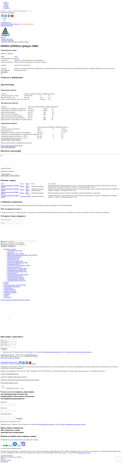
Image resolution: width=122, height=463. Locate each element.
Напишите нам (5, 355)
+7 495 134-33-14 (5, 174)
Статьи (6, 5)
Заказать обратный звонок (26, 24)
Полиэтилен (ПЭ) (12, 273)
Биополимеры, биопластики (12, 286)
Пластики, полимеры (10, 249)
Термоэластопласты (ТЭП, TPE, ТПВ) (15, 285)
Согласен (3, 455)
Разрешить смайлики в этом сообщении (14, 244)
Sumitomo (22, 196)
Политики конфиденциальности (51, 352)
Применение (9, 300)
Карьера (6, 6)
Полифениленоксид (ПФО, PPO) (16, 270)
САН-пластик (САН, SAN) (14, 276)
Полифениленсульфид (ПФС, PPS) (17, 271)
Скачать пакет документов (8, 147)
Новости (6, 3)
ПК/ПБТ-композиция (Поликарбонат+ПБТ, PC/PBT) (22, 255)
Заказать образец (5, 140)
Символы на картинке (7, 241)
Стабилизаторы (8, 288)
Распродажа (7, 297)
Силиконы (7, 294)
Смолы (6, 283)
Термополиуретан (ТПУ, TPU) (15, 277)
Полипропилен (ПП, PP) (14, 267)
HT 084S (28, 196)
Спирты (6, 295)
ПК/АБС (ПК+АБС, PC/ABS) (15, 253)
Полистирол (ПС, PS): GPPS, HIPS (17, 268)
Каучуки (6, 282)
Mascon (22, 186)
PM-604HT (28, 189)
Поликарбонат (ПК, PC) (14, 264)
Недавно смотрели (24, 300)
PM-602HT (28, 186)
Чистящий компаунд (10, 289)
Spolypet (16, 58)
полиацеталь (10, 12)
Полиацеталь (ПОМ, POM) (15, 261)
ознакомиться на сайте (84, 452)
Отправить (4, 349)
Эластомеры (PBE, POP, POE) (15, 279)
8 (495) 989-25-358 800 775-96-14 (6, 23)
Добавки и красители (10, 291)
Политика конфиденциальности (10, 374)
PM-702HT (28, 193)
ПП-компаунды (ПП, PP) (14, 256)
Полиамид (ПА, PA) (13, 259)
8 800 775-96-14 (14, 24)
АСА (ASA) (10, 252)
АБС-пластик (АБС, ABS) (14, 250)
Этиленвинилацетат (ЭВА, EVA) (16, 280)
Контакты (7, 8)
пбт (22, 388)
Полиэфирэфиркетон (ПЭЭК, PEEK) (17, 274)
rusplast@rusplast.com (6, 25)
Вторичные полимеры (10, 292)
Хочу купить (4, 72)
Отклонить (9, 455)
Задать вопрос (5, 175)
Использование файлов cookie (9, 383)
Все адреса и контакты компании (10, 358)
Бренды (3, 300)
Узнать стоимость (16, 140)
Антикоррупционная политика (9, 362)
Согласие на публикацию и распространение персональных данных (20, 380)
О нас (5, 2)
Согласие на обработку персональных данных (78, 352)
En (4, 19)
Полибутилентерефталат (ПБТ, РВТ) (17, 262)
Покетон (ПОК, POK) (13, 258)
